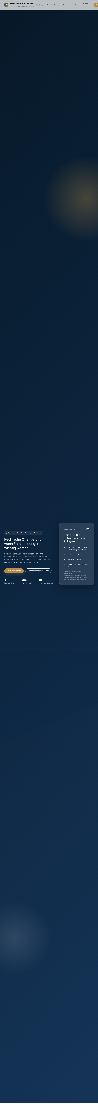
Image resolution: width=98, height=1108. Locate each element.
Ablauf (69, 5)
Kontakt (77, 5)
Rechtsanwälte (59, 5)
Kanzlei (49, 5)
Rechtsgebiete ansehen (38, 571)
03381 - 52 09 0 (73, 555)
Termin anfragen (14, 571)
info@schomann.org (74, 559)
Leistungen (40, 5)
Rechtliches (87, 4)
